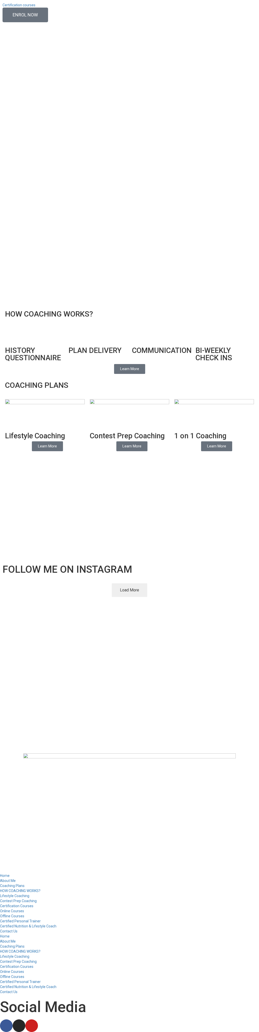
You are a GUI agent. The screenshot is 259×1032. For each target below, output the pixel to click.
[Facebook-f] (6, 1025)
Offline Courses (12, 916)
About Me (8, 881)
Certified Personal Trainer (20, 921)
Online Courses (12, 911)
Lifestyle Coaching (14, 896)
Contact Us (8, 931)
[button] (7, 86)
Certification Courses (16, 906)
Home (5, 876)
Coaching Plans (12, 886)
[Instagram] (19, 1025)
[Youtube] (31, 1025)
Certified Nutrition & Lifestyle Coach (28, 926)
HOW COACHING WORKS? (20, 891)
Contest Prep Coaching (18, 901)
